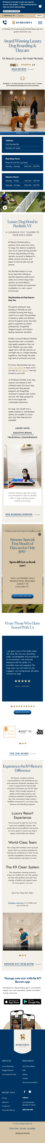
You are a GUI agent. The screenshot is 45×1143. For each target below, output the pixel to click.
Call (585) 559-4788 (22, 596)
